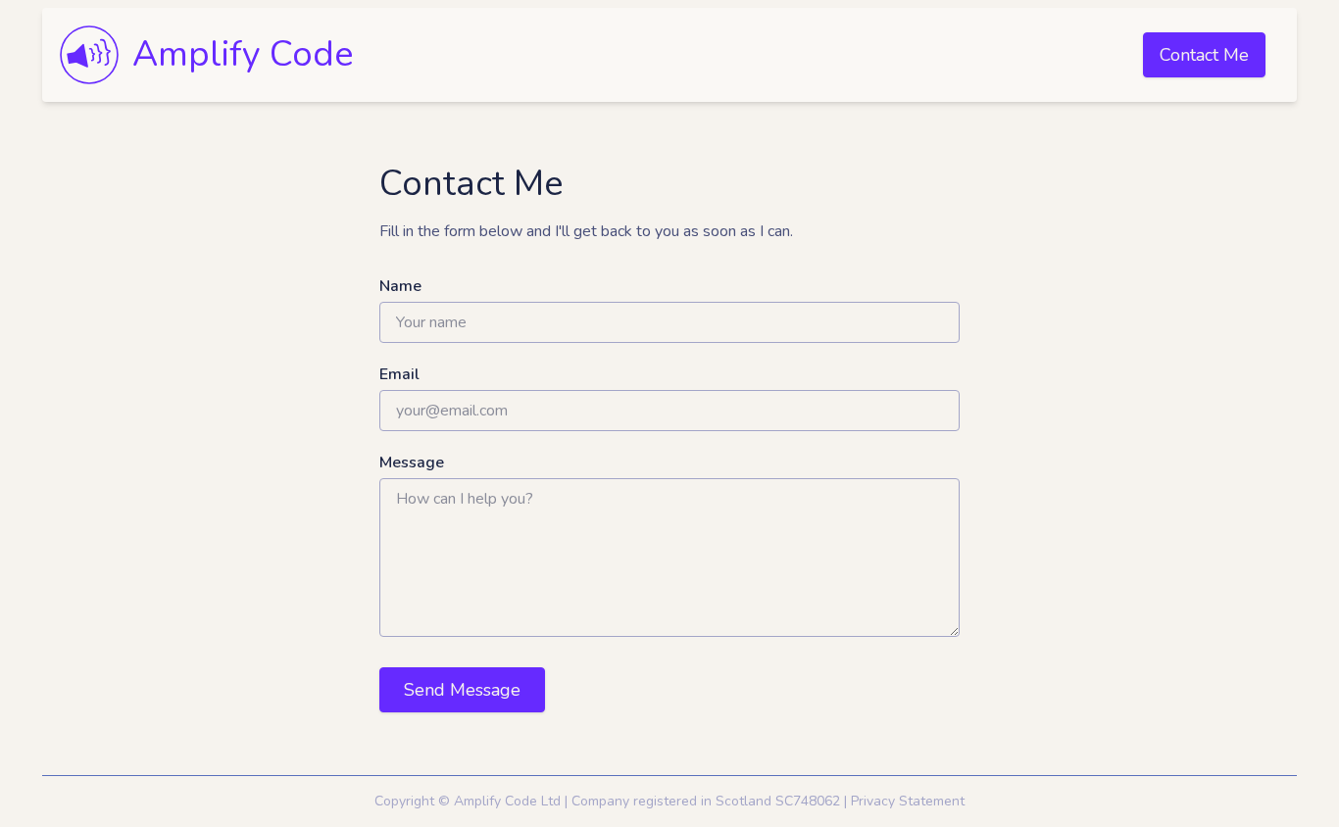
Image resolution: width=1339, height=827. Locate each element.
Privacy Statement (908, 801)
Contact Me (1204, 55)
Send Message (462, 690)
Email (399, 374)
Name (400, 286)
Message (411, 462)
